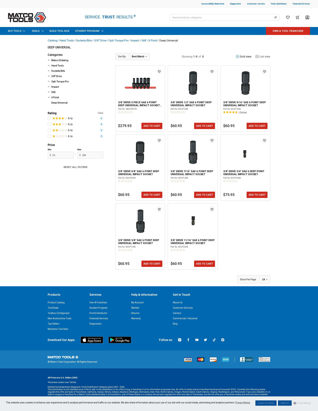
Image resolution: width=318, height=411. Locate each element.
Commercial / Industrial (185, 318)
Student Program (98, 307)
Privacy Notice (242, 402)
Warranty (136, 318)
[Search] (275, 17)
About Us (178, 302)
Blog (175, 323)
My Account (137, 302)
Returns (135, 313)
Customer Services (183, 307)
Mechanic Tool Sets (58, 329)
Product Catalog (56, 302)
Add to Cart (151, 125)
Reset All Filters (75, 167)
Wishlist (135, 307)
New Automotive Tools (59, 318)
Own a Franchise (98, 302)
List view (264, 56)
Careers (177, 313)
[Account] (307, 17)
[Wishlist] (288, 17)
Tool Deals (53, 307)
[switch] (49, 118)
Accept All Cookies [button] (266, 403)
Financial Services (98, 318)
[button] (302, 403)
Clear (100, 112)
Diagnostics (95, 323)
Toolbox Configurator (59, 313)
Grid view (245, 56)
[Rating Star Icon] (54, 118)
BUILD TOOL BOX (59, 30)
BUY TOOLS (14, 30)
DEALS (35, 30)
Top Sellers (53, 323)
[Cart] (297, 17)
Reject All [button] (285, 403)
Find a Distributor (98, 313)
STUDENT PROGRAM (87, 30)
